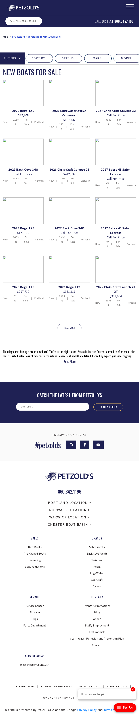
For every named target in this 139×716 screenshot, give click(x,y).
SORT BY (38, 58)
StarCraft (97, 580)
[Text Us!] (125, 708)
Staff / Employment (97, 626)
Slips (35, 619)
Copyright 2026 (23, 686)
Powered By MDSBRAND (56, 686)
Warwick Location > (69, 517)
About (97, 619)
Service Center (35, 606)
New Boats (35, 547)
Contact (97, 645)
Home (5, 36)
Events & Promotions (97, 606)
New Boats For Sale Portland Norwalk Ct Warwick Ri (36, 36)
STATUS (67, 58)
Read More (69, 361)
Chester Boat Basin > (69, 524)
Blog (97, 612)
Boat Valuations (35, 567)
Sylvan (97, 586)
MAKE (97, 58)
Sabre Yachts (97, 547)
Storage (35, 612)
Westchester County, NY (35, 665)
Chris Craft (97, 560)
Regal (97, 567)
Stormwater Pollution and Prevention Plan (97, 639)
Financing (35, 560)
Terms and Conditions (58, 698)
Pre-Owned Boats (35, 554)
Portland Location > (69, 502)
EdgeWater (97, 573)
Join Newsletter (108, 407)
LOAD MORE (69, 328)
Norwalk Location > (69, 510)
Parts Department (34, 626)
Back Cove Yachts (97, 554)
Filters (10, 58)
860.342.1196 (124, 21)
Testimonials (97, 632)
